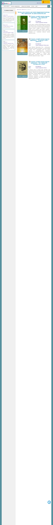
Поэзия (45, 67)
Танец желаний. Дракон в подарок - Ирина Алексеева (8, 32)
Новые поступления (25, 6)
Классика (45, 22)
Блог (37, 6)
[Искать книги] (48, 6)
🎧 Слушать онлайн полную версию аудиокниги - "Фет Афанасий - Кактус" (39, 18)
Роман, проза (46, 45)
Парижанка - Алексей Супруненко (8, 16)
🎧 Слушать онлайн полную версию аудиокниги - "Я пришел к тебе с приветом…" (39, 40)
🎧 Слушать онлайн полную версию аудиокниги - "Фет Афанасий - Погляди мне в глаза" (39, 63)
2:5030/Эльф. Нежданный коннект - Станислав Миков (8, 43)
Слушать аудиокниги (39, 22)
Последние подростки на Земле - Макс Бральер (8, 26)
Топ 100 (32, 6)
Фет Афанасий (38, 21)
